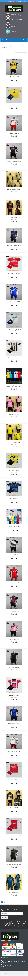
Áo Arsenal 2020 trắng (14, 751)
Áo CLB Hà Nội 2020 (14, 414)
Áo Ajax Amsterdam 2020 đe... (14, 864)
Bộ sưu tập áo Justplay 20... (14, 386)
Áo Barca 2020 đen (14, 667)
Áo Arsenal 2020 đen (14, 808)
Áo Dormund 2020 (14, 470)
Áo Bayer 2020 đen (14, 611)
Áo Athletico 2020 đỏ (14, 695)
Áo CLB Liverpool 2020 (14, 273)
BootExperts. (13, 973)
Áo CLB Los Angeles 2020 (14, 330)
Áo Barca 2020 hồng (14, 639)
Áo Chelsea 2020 (14, 498)
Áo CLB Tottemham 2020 (14, 105)
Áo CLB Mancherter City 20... (14, 245)
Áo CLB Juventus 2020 (14, 358)
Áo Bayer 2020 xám (14, 554)
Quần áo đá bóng (14, 46)
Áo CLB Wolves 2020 (14, 76)
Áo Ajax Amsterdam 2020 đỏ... (14, 836)
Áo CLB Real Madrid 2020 (14, 161)
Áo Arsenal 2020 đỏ (14, 779)
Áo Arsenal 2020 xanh (14, 723)
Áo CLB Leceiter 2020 (14, 301)
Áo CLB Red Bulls (14, 133)
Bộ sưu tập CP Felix (14, 526)
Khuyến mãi (10, 1)
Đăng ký (25, 1)
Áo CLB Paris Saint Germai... (14, 189)
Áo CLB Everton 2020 (14, 442)
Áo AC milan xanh (14, 892)
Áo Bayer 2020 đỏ (14, 583)
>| (7, 902)
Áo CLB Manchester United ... (14, 217)
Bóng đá (6, 46)
